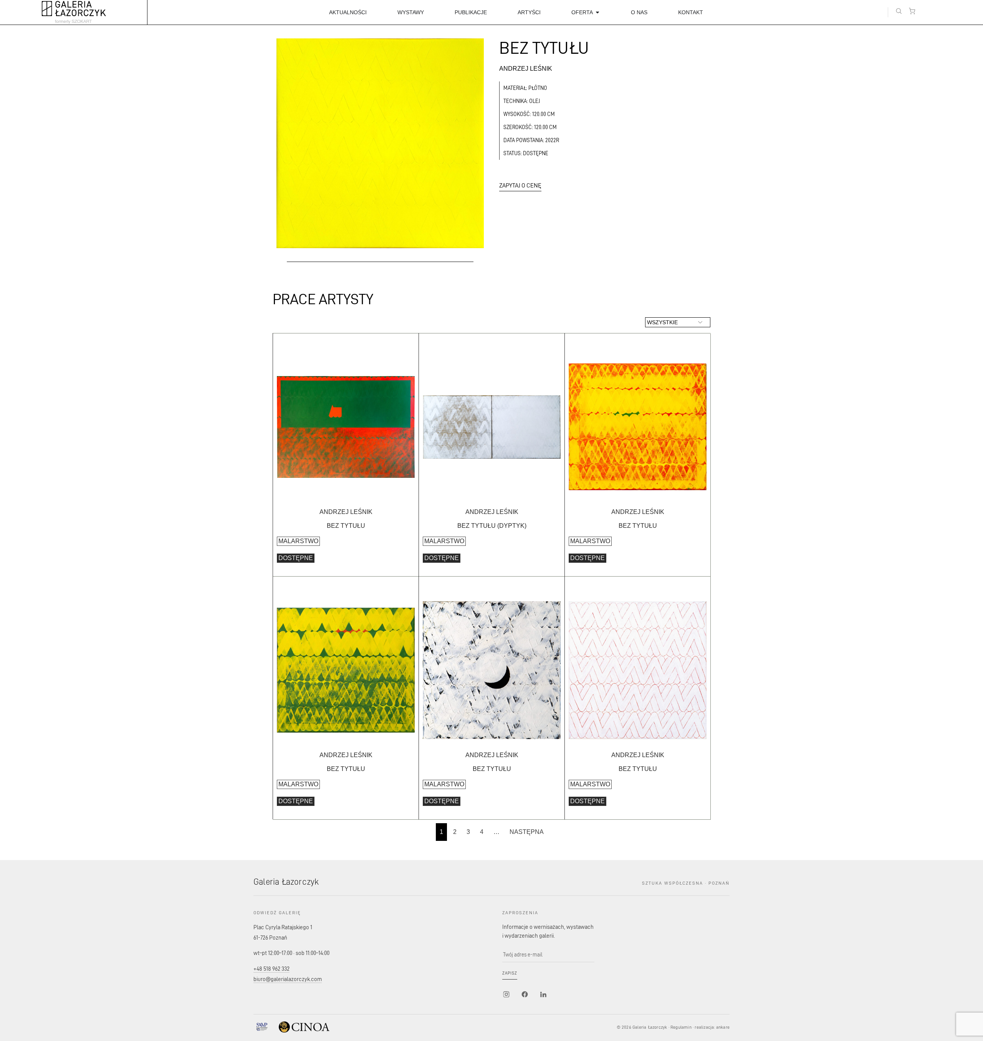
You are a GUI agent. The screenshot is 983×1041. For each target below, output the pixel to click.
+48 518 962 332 (271, 968)
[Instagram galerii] (506, 994)
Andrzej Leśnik (525, 68)
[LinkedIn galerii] (543, 994)
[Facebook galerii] (524, 994)
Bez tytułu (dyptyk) (491, 525)
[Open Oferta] (597, 12)
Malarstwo (298, 541)
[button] (898, 11)
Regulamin (681, 1027)
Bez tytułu (346, 525)
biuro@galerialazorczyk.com (287, 979)
